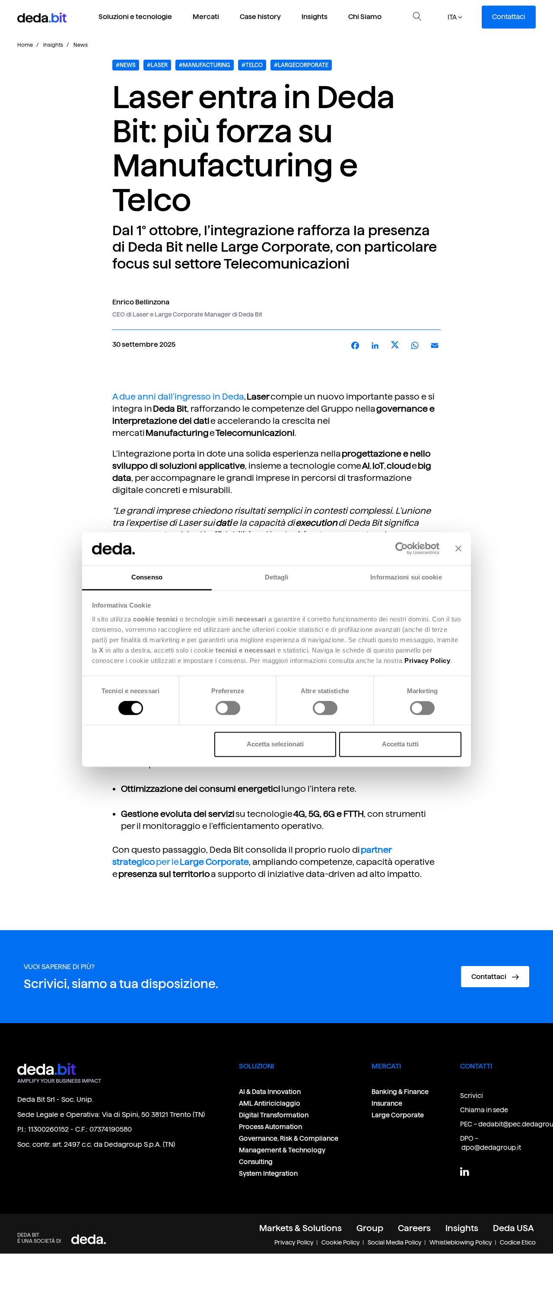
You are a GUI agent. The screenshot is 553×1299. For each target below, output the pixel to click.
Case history (260, 16)
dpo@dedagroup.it (491, 1147)
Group (369, 1228)
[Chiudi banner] (458, 549)
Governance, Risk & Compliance (289, 1138)
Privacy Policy (294, 1242)
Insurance (387, 1103)
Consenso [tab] (146, 577)
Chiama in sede (484, 1109)
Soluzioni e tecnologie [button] (135, 16)
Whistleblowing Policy (460, 1242)
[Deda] (88, 1238)
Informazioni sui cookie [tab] (406, 577)
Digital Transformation (273, 1115)
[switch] (228, 708)
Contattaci (508, 16)
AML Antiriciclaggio (269, 1103)
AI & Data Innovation (270, 1091)
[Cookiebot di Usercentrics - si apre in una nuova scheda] (401, 548)
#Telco (252, 65)
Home (25, 45)
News (80, 45)
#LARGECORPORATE (301, 65)
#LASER (157, 65)
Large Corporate (398, 1115)
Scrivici (471, 1095)
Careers (414, 1228)
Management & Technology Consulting (282, 1155)
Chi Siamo (364, 16)
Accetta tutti (400, 744)
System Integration (268, 1173)
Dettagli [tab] (277, 577)
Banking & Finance (400, 1091)
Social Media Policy (395, 1242)
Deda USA (513, 1228)
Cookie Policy (340, 1242)
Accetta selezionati (275, 744)
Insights (314, 16)
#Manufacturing (204, 65)
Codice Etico (518, 1242)
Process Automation (270, 1126)
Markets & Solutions (300, 1228)
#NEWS (126, 65)
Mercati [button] (206, 16)
